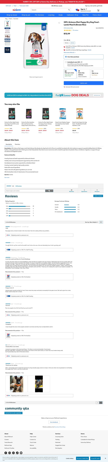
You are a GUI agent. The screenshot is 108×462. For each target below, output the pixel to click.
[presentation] (16, 383)
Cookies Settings (69, 458)
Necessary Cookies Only (82, 458)
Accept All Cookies (95, 458)
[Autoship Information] (81, 62)
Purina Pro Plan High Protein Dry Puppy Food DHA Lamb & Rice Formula (12, 123)
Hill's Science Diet (68, 28)
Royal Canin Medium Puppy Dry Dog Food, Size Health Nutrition (62, 123)
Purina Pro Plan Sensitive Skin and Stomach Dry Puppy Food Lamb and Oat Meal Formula (29, 123)
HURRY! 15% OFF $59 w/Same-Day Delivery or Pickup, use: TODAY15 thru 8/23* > (54, 2)
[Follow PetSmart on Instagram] (9, 453)
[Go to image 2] (7, 30)
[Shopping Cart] (100, 11)
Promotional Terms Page (59, 427)
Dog (6, 18)
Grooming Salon (59, 436)
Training (57, 439)
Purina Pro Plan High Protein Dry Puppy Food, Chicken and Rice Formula (46, 123)
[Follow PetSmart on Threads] (13, 453)
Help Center (33, 436)
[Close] (105, 458)
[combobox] (51, 9)
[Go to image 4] (7, 43)
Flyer (15, 5)
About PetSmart (8, 436)
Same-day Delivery (86, 442)
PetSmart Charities (9, 448)
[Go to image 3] (7, 37)
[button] (100, 402)
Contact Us (33, 439)
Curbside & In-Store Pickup (88, 439)
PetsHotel (57, 442)
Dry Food (16, 18)
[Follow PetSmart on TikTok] (17, 453)
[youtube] (21, 453)
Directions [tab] (17, 144)
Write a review (98, 196)
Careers (6, 439)
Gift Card (8, 5)
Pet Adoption (58, 448)
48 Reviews (19, 186)
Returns (32, 445)
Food (10, 18)
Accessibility (33, 448)
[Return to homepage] (17, 10)
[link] (9, 186)
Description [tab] (9, 144)
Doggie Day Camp (60, 445)
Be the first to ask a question (13, 413)
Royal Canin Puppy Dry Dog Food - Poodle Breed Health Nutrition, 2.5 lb (79, 123)
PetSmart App (8, 445)
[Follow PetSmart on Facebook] (5, 453)
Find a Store (84, 436)
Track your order (24, 5)
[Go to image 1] (7, 24)
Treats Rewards (8, 442)
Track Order (33, 442)
